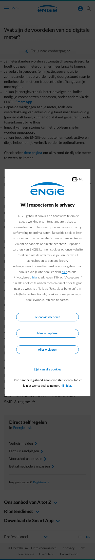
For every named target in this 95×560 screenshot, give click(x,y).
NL (81, 179)
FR (75, 179)
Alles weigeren (47, 349)
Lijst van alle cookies (47, 369)
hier (64, 271)
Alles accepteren (48, 333)
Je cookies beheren (47, 317)
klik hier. (66, 385)
